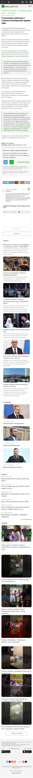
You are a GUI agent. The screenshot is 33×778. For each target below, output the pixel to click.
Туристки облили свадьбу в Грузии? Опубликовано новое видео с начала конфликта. (13, 611)
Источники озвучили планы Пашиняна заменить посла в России (16, 357)
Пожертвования (28, 748)
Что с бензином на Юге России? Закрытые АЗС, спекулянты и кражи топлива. (15, 728)
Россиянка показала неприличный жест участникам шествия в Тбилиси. (14, 700)
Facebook (20, 126)
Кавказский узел (12, 51)
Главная (3, 13)
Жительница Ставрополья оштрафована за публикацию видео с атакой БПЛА (16, 246)
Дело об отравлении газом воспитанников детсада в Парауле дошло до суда (15, 508)
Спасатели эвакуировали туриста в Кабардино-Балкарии (14, 274)
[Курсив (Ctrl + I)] (8, 211)
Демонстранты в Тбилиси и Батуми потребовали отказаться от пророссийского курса (16, 547)
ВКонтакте (7, 128)
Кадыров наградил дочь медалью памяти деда (16, 330)
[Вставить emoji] (19, 211)
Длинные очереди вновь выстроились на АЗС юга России (15, 385)
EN (5, 1)
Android (22, 113)
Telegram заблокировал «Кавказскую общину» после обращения (13, 641)
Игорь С (15, 189)
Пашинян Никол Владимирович (13, 423)
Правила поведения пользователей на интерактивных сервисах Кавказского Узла (16, 767)
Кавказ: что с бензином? (10, 10)
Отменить (17, 233)
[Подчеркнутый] (11, 211)
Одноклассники (15, 128)
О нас (2, 748)
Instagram (26, 126)
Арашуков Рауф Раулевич (11, 445)
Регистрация (17, 229)
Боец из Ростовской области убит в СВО (14, 501)
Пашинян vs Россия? (26, 10)
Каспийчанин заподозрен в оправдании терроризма (14, 516)
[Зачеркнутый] (14, 211)
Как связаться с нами (14, 748)
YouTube (25, 130)
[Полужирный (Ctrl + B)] (4, 211)
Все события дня (26, 519)
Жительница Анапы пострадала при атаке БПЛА (15, 480)
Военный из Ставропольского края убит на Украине (15, 495)
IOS (26, 113)
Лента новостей (11, 13)
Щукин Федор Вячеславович (12, 467)
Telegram (17, 121)
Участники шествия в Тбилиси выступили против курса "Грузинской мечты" (15, 301)
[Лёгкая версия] (8, 2)
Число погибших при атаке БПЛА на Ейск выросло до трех (15, 487)
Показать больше (16, 733)
